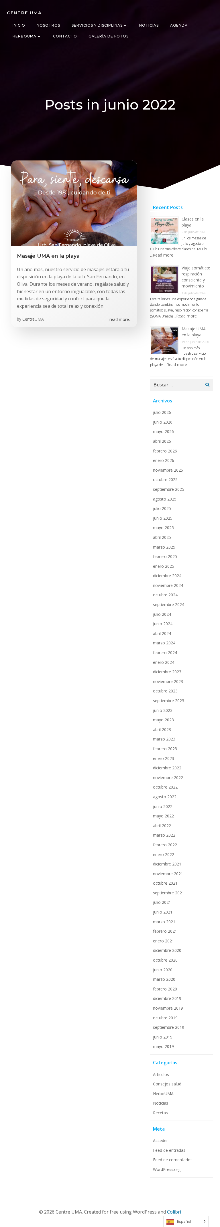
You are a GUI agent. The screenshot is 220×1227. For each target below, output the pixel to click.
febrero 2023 (165, 748)
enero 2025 (163, 566)
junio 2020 (162, 969)
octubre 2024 (165, 594)
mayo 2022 (163, 816)
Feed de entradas (169, 1150)
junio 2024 (162, 623)
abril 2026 (162, 441)
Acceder (160, 1140)
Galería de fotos (109, 36)
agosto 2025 (164, 499)
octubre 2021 (165, 883)
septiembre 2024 (168, 604)
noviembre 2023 (168, 681)
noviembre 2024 (168, 585)
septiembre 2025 (168, 489)
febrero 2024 (165, 652)
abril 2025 (162, 537)
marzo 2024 (164, 643)
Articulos (161, 1074)
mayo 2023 (163, 719)
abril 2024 (162, 633)
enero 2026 (163, 460)
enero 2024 (163, 662)
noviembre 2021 (168, 873)
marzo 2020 (164, 979)
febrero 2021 (165, 931)
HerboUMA (24, 36)
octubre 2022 (165, 787)
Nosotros (48, 25)
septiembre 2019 (168, 1027)
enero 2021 (163, 941)
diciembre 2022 (167, 768)
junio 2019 (162, 1037)
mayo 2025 (163, 527)
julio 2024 (162, 614)
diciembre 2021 (167, 864)
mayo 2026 (163, 431)
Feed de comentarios (172, 1159)
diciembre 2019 (167, 998)
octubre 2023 (165, 691)
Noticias (149, 25)
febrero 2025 (165, 556)
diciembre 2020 (167, 950)
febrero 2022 (165, 844)
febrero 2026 (165, 451)
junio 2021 (162, 912)
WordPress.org (166, 1169)
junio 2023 (162, 710)
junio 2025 (162, 518)
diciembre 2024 (167, 575)
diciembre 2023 (167, 671)
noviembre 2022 (168, 777)
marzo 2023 (164, 739)
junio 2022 (162, 806)
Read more (163, 255)
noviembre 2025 (168, 470)
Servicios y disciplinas (97, 25)
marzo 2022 (164, 835)
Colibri (174, 1212)
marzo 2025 (164, 547)
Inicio (19, 25)
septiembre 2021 (168, 893)
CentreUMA (33, 319)
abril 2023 (162, 729)
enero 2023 (163, 758)
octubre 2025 (165, 479)
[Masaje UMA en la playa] (74, 203)
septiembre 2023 (168, 700)
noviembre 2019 (168, 1008)
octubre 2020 (165, 960)
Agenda (179, 25)
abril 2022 (162, 825)
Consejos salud (167, 1084)
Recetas (160, 1112)
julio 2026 (162, 412)
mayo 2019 (163, 1046)
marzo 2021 (164, 921)
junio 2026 (162, 422)
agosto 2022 (164, 796)
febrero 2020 (165, 989)
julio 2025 (162, 508)
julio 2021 (162, 902)
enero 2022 (163, 854)
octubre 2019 (165, 1017)
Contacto (65, 36)
